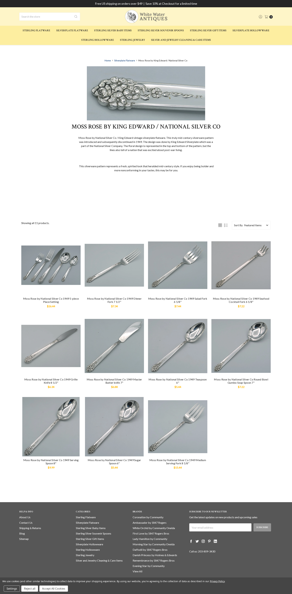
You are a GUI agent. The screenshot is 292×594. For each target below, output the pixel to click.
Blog (22, 533)
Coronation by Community (148, 517)
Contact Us (25, 522)
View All (137, 571)
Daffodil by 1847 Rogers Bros (150, 549)
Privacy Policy (217, 581)
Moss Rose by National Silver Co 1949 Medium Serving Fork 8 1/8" (177, 461)
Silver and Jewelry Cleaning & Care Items (181, 40)
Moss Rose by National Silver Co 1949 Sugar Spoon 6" (114, 461)
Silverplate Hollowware (251, 30)
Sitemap (24, 538)
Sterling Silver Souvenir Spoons (161, 30)
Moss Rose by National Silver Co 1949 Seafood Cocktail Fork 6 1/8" (241, 300)
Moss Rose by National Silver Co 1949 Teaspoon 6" (178, 381)
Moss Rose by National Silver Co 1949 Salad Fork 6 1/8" (177, 300)
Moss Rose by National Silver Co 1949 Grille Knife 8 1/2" (51, 381)
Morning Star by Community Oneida (154, 544)
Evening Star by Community (149, 565)
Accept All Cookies (53, 588)
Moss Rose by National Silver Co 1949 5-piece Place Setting (51, 300)
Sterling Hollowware (97, 40)
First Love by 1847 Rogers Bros (151, 533)
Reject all (29, 588)
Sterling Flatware (36, 30)
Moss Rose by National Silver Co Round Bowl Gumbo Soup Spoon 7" (241, 381)
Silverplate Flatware (72, 30)
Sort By (238, 225)
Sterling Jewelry (132, 40)
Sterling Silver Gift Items (208, 30)
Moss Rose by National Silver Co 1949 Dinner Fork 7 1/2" (114, 300)
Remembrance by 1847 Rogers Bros (154, 560)
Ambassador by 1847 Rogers (149, 522)
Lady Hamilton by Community (150, 538)
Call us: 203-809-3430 (202, 551)
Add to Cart (51, 288)
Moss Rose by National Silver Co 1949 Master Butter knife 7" (114, 381)
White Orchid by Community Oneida (154, 528)
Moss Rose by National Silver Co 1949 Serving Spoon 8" (51, 461)
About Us (24, 517)
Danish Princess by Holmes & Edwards (155, 555)
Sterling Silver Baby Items (113, 30)
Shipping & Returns (30, 528)
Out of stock (241, 288)
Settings (12, 588)
